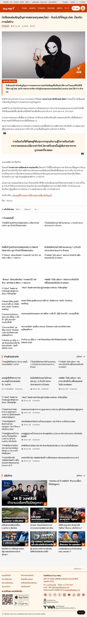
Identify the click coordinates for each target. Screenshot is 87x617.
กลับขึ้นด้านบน (77, 569)
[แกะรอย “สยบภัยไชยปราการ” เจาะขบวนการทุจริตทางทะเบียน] (43, 515)
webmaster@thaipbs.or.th (61, 587)
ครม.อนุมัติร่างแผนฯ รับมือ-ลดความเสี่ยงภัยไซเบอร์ (32, 195)
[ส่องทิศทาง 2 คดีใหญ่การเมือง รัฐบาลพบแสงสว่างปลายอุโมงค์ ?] (15, 538)
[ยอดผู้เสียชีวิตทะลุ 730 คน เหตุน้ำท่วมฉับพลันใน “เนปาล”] (15, 367)
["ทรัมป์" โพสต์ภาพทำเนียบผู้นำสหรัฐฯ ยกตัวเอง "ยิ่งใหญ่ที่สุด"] (11, 292)
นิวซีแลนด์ (27, 209)
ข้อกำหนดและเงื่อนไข (27, 575)
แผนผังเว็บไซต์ (6, 575)
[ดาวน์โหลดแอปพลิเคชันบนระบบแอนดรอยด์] (21, 603)
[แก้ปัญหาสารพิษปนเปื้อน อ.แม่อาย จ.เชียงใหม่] (15, 515)
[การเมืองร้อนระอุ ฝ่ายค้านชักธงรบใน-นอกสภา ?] (72, 538)
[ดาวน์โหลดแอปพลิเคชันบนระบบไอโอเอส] (21, 597)
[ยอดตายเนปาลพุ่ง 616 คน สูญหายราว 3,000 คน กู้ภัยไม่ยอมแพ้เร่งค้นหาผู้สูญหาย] (11, 413)
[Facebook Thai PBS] (45, 595)
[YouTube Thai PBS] (69, 595)
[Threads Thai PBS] (59, 595)
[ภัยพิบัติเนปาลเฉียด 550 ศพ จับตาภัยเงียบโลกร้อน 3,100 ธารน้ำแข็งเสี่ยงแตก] (11, 449)
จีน (36, 209)
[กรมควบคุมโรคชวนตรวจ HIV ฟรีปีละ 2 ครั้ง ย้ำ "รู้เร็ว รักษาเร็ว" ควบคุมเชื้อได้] (11, 318)
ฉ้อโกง (18, 209)
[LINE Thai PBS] (64, 595)
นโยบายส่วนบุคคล (7, 583)
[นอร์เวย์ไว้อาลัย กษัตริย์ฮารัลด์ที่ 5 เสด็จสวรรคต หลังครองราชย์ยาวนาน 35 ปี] (11, 461)
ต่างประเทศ (5, 26)
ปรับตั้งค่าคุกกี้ (25, 586)
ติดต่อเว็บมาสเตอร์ (27, 579)
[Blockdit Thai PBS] (78, 595)
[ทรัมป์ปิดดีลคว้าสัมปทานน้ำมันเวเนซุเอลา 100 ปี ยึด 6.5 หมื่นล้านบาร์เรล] (11, 425)
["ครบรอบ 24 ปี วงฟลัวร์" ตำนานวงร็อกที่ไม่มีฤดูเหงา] (24, 493)
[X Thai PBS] (50, 595)
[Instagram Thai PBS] (55, 595)
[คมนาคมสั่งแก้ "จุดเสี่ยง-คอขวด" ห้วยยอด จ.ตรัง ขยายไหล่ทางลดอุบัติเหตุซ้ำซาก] (11, 331)
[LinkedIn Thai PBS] (83, 595)
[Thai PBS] (9, 8)
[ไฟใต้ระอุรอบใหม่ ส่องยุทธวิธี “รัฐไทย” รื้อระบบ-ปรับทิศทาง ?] (72, 515)
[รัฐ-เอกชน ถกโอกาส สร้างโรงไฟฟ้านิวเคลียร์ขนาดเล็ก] (43, 538)
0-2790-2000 (51, 585)
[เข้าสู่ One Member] (83, 8)
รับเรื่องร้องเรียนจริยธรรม (29, 583)
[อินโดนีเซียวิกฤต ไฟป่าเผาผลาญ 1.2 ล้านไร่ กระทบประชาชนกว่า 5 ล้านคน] (64, 233)
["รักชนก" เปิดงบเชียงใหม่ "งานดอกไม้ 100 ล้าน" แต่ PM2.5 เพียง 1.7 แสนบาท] (22, 265)
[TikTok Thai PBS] (74, 595)
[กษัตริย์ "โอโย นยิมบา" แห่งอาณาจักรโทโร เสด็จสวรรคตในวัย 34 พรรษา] (64, 265)
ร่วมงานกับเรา (6, 586)
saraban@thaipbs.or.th (72, 590)
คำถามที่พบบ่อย (7, 579)
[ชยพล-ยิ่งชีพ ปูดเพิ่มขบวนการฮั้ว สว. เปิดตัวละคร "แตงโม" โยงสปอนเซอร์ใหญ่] (11, 305)
